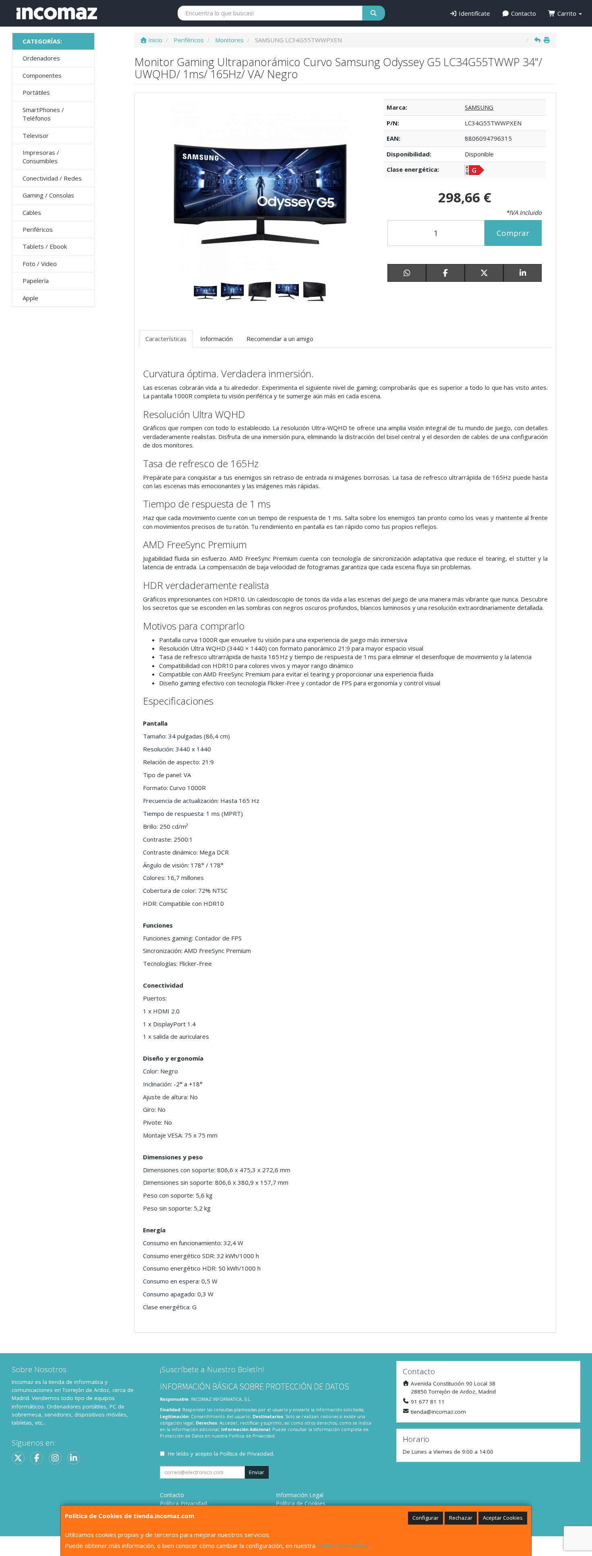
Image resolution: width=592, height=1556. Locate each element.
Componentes (42, 75)
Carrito (567, 13)
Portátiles (36, 92)
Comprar (513, 233)
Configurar (425, 1517)
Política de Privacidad (252, 1436)
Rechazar (460, 1517)
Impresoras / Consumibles (41, 156)
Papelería (36, 281)
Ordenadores (41, 58)
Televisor (36, 135)
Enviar (256, 1472)
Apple (30, 298)
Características (165, 339)
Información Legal (299, 1495)
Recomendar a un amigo (279, 339)
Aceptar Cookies (503, 1517)
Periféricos (38, 229)
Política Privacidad (183, 1503)
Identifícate (473, 13)
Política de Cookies (343, 1545)
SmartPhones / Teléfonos (43, 114)
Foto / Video (40, 264)
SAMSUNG (479, 107)
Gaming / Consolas (48, 195)
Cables (32, 212)
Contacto (522, 13)
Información (216, 339)
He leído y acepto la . (221, 1453)
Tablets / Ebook (45, 246)
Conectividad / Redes (52, 178)
